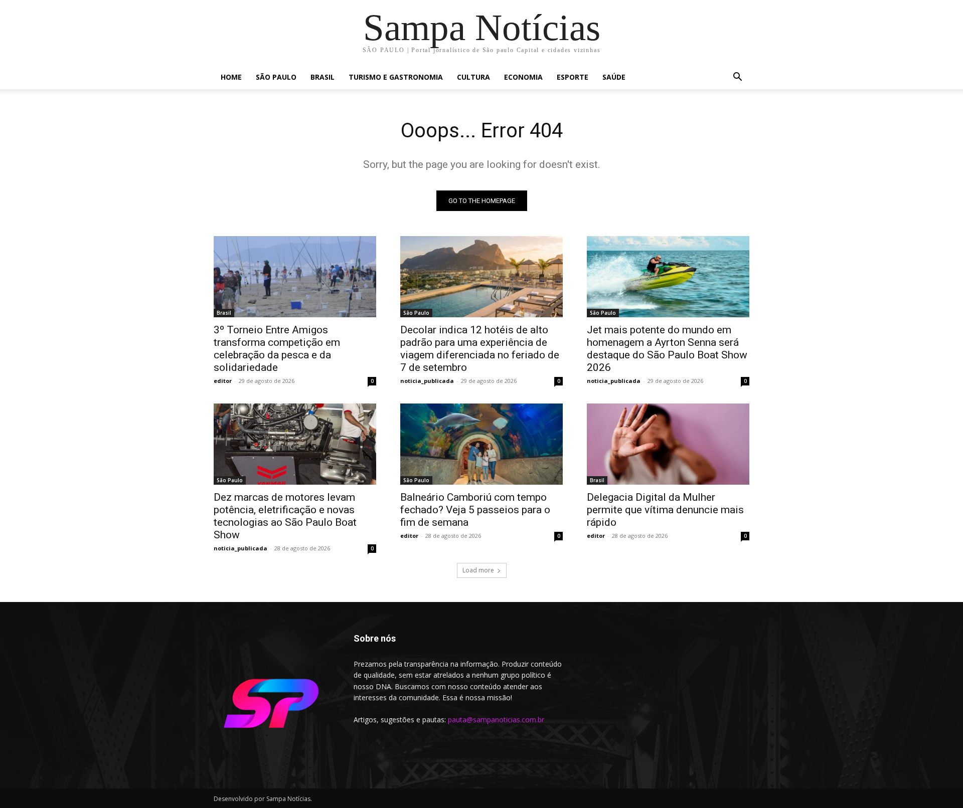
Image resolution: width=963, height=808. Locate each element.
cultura (473, 77)
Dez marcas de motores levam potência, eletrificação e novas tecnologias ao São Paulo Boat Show (285, 516)
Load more (478, 570)
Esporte (572, 77)
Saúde (613, 77)
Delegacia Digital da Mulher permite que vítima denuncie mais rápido (665, 509)
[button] (737, 78)
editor (223, 380)
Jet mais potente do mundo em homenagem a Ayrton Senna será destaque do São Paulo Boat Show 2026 (667, 348)
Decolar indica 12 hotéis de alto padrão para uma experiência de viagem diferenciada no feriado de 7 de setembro (479, 348)
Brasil (322, 77)
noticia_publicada (427, 380)
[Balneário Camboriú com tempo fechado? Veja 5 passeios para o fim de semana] (481, 444)
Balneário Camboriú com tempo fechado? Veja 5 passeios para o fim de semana (475, 509)
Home (231, 77)
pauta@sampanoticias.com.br (496, 719)
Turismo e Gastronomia (396, 77)
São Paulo (276, 77)
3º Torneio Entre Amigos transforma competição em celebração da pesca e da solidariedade (277, 348)
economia (523, 77)
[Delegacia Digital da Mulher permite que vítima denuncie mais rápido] (668, 444)
